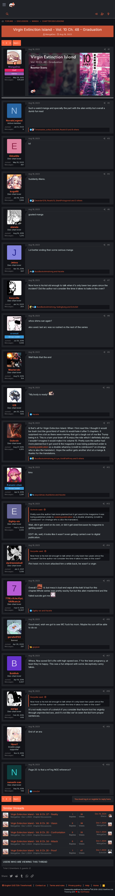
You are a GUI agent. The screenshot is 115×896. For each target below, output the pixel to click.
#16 (108, 619)
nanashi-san (14, 782)
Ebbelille (14, 156)
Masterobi (14, 369)
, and (57, 307)
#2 (109, 103)
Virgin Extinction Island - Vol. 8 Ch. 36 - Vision (34, 823)
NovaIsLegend (14, 120)
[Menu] (4, 5)
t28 (14, 405)
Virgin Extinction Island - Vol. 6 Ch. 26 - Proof (34, 850)
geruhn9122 (14, 637)
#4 (108, 174)
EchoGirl (102, 852)
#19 (108, 726)
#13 (108, 504)
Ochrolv (14, 440)
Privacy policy (74, 885)
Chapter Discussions (42, 817)
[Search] (7, 14)
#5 (109, 209)
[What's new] (108, 14)
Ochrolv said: (36, 509)
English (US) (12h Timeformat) (18, 885)
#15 (108, 581)
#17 (108, 656)
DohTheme (85, 892)
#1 (109, 49)
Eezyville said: (36, 551)
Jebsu (14, 262)
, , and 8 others (57, 130)
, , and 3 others (58, 200)
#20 (108, 764)
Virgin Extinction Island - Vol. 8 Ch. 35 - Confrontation (38, 832)
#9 (108, 352)
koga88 (14, 191)
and (49, 271)
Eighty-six (14, 521)
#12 (108, 467)
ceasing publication (38, 447)
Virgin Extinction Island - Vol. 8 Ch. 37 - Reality (34, 814)
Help (87, 885)
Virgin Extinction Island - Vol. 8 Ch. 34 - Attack (34, 841)
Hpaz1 (14, 744)
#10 (108, 387)
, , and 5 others (59, 458)
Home (96, 885)
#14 (108, 545)
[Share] (105, 49)
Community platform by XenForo (89, 889)
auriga (14, 708)
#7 (108, 280)
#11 (108, 423)
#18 (108, 691)
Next (16, 43)
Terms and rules (57, 885)
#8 (108, 316)
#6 (108, 245)
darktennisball (14, 562)
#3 (108, 138)
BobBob (14, 673)
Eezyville (14, 298)
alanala (14, 227)
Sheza (103, 816)
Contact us (40, 885)
